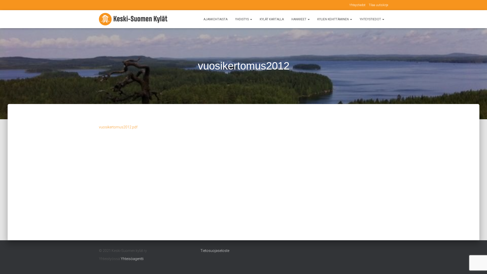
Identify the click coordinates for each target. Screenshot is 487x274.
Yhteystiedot (357, 5)
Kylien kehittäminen (333, 19)
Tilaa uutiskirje (378, 5)
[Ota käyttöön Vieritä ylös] (477, 264)
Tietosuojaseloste (214, 251)
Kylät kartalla (272, 19)
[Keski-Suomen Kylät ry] (133, 19)
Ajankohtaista (215, 19)
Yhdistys (242, 19)
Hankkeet (299, 19)
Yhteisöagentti (132, 259)
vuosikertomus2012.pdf (118, 127)
